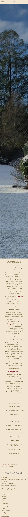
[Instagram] (8, 489)
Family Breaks (14, 414)
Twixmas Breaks (14, 422)
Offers (7, 465)
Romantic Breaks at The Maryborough (14, 445)
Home (2, 465)
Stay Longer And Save (14, 453)
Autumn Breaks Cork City (14, 429)
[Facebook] (2, 489)
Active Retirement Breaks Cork (14, 410)
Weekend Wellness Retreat (14, 457)
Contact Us (4, 496)
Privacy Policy (5, 507)
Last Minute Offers (14, 407)
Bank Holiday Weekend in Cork (14, 418)
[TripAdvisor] (11, 489)
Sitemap (4, 508)
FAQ (3, 501)
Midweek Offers (14, 436)
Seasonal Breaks (14, 403)
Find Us (4, 498)
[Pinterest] (14, 489)
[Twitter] (5, 489)
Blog (3, 500)
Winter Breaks (14, 440)
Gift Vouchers (5, 495)
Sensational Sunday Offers (14, 433)
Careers (4, 505)
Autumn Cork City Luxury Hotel (6, 511)
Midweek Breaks (6, 513)
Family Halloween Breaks (14, 425)
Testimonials (5, 503)
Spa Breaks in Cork (14, 449)
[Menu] (2, 1)
